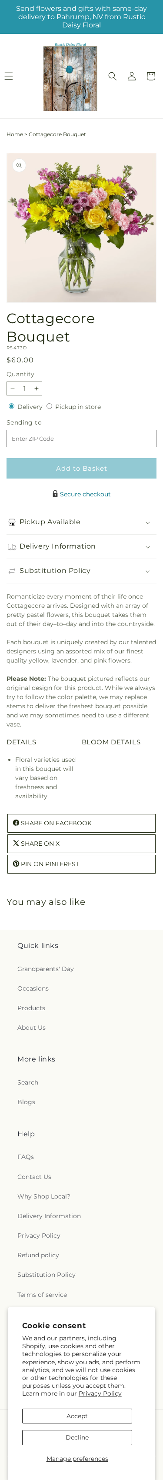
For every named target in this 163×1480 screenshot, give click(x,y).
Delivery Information (49, 1216)
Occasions (33, 988)
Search (27, 1082)
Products (31, 1008)
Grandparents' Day (45, 969)
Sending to (37, 422)
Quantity (20, 374)
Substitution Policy (46, 1275)
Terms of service (42, 1295)
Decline (77, 1437)
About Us (31, 1027)
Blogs (26, 1102)
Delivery (30, 407)
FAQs (25, 1157)
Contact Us (34, 1177)
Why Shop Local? (43, 1196)
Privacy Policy (100, 1393)
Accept (77, 1416)
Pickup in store (78, 407)
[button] (112, 76)
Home (15, 134)
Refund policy (38, 1255)
